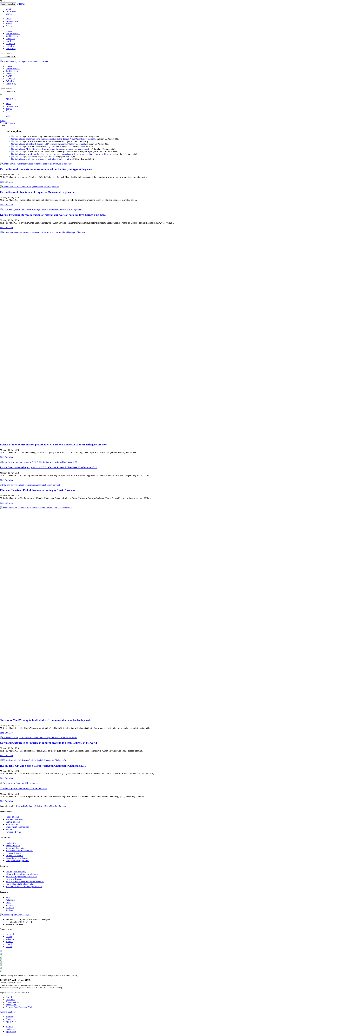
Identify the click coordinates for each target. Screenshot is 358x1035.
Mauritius (10, 907)
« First (17, 806)
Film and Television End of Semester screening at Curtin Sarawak (37, 490)
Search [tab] (9, 14)
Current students (13, 822)
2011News (10, 123)
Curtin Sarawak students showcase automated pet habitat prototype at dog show (46, 169)
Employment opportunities (17, 827)
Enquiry (9, 1016)
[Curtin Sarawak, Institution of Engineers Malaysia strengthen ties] (179, 186)
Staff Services (12, 36)
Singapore (10, 910)
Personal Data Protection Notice (20, 1007)
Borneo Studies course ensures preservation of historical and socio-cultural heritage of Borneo (53, 444)
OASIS (9, 41)
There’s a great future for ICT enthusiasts (23, 788)
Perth (8, 897)
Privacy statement (13, 1002)
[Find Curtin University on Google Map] (15, 915)
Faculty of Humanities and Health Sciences (25, 881)
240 (58, 806)
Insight (9, 23)
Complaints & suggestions (17, 860)
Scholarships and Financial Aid (19, 850)
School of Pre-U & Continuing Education (24, 886)
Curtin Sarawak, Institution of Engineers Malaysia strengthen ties (37, 192)
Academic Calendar (14, 855)
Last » (65, 806)
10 (24, 806)
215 (46, 806)
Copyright (10, 997)
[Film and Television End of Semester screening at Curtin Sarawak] (179, 485)
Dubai (8, 902)
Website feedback (8, 1012)
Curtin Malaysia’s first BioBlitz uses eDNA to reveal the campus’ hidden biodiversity (48, 144)
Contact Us (11, 843)
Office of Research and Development (22, 874)
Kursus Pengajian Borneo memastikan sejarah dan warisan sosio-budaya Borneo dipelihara (53, 214)
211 (33, 806)
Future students (12, 817)
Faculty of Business (14, 879)
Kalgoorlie (10, 900)
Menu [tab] (8, 9)
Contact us (10, 38)
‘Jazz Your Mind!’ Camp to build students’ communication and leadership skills (45, 720)
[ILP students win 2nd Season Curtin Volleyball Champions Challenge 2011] (179, 760)
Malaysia (10, 905)
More (8, 116)
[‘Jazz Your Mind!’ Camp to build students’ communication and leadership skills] (179, 611)
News (2, 123)
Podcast (9, 26)
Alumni (9, 829)
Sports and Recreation (15, 848)
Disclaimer (10, 999)
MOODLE (10, 43)
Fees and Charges (13, 853)
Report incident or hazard (17, 858)
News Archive (12, 21)
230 (54, 806)
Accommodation (13, 845)
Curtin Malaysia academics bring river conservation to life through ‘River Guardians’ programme (53, 139)
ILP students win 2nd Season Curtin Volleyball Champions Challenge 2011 (43, 765)
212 (36, 806)
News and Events (13, 832)
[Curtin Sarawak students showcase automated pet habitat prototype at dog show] (179, 164)
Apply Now (11, 99)
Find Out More (6, 182)
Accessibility (11, 1004)
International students (15, 819)
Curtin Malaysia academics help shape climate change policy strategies (42, 159)
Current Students (13, 33)
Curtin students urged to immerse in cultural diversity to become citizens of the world (48, 742)
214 (43, 806)
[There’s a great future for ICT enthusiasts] (179, 783)
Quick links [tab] (11, 11)
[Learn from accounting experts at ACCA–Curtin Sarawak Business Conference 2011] (179, 462)
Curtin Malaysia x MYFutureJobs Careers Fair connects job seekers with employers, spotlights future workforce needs (63, 154)
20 (26, 806)
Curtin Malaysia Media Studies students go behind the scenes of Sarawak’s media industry (51, 149)
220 (51, 806)
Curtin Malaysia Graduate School (20, 884)
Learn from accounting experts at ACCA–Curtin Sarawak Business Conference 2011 (48, 467)
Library (9, 31)
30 (28, 806)
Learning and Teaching (16, 871)
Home (8, 18)
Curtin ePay (11, 48)
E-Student (10, 46)
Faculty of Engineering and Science (21, 876)
